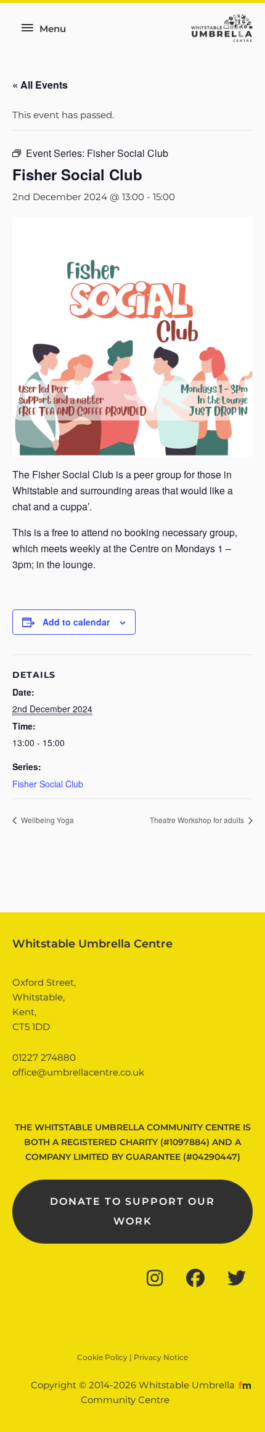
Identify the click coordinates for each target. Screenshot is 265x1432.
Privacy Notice (161, 1357)
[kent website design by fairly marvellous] (245, 1385)
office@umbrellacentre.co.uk (78, 1072)
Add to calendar (76, 622)
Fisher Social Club (47, 784)
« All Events (40, 85)
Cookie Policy (102, 1357)
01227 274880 (44, 1057)
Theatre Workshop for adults (198, 820)
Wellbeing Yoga (46, 820)
